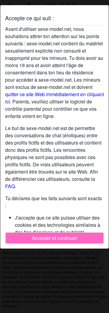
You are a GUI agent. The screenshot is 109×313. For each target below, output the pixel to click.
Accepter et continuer (54, 237)
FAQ (10, 186)
